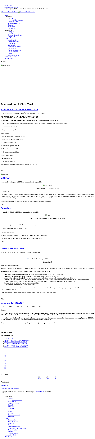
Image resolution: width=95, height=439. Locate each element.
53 (5, 355)
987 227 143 (8, 5)
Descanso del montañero (12, 248)
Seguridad (11, 37)
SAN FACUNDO (9, 338)
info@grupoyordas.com (11, 7)
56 (5, 360)
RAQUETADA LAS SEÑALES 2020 (15, 343)
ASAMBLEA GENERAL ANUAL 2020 (19, 109)
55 (5, 358)
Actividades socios (14, 23)
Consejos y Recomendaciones (14, 49)
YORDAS (5, 178)
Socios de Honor (13, 55)
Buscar (3, 62)
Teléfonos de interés (14, 47)
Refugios (11, 32)
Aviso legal (4, 388)
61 (5, 368)
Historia (10, 53)
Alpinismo (11, 27)
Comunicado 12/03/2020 (12, 303)
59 (5, 365)
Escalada (11, 25)
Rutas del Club (13, 22)
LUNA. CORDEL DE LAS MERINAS (16, 347)
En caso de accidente (15, 35)
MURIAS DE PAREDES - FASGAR (15, 342)
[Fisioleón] (4, 385)
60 (5, 367)
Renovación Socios (10, 57)
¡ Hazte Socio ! (9, 58)
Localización (12, 40)
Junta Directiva (13, 52)
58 (5, 363)
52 (5, 353)
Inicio (6, 15)
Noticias (11, 18)
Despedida (6, 208)
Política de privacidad (13, 388)
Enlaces (11, 33)
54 (5, 357)
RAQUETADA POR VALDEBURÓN (16, 345)
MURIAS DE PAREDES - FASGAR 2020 (17, 340)
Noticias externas (17, 20)
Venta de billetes (13, 42)
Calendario (11, 45)
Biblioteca (11, 43)
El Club (6, 38)
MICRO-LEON (39, 392)
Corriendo (11, 28)
